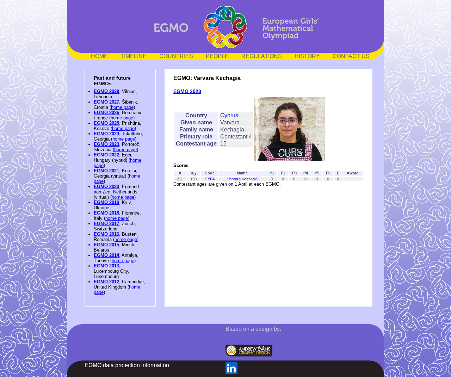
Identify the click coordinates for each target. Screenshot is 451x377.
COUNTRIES (176, 56)
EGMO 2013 (106, 265)
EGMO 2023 (106, 144)
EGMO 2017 (106, 223)
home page (122, 107)
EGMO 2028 (106, 91)
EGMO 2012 (106, 281)
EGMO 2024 (106, 133)
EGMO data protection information (127, 365)
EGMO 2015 (106, 244)
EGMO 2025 (106, 123)
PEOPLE (217, 56)
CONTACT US (351, 56)
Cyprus (229, 115)
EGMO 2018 (106, 213)
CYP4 (210, 179)
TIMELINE (134, 56)
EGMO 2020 (106, 186)
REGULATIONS (261, 56)
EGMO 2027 (106, 102)
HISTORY (307, 56)
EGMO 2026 (106, 112)
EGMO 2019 (106, 202)
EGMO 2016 (106, 234)
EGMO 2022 (106, 154)
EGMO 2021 (106, 170)
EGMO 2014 (106, 255)
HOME (99, 56)
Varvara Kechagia (242, 179)
